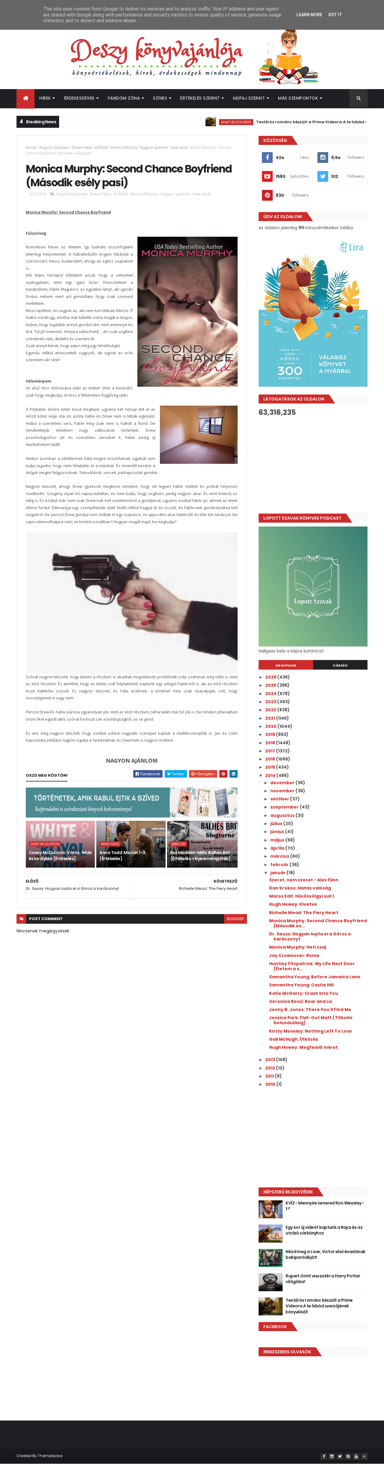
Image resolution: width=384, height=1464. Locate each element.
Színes (160, 98)
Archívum (285, 665)
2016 (270, 759)
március (280, 856)
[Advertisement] (313, 465)
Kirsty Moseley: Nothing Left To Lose (310, 1031)
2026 (271, 677)
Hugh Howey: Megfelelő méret (303, 1047)
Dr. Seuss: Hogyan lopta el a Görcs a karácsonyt (310, 936)
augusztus (283, 815)
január (278, 873)
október (280, 799)
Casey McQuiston (44, 844)
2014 (270, 775)
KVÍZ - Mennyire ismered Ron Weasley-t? (325, 1206)
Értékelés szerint (200, 98)
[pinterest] (348, 1456)
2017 (270, 751)
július (276, 823)
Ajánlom (178, 844)
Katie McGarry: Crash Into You (303, 993)
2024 (271, 694)
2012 (270, 1068)
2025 (271, 685)
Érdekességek (79, 98)
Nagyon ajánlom (154, 147)
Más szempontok (298, 98)
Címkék (340, 665)
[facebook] (323, 1456)
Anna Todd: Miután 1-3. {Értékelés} (122, 856)
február (280, 865)
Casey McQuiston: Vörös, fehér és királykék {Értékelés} (60, 856)
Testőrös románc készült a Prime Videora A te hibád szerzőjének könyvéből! (319, 1306)
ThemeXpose (50, 1455)
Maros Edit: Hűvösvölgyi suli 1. (302, 896)
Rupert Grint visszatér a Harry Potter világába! (323, 1279)
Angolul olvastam (54, 147)
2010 (270, 1084)
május (277, 840)
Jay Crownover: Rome (294, 955)
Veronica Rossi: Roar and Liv (300, 1001)
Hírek (45, 98)
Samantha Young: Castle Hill (301, 985)
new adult (179, 147)
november (283, 791)
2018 (270, 743)
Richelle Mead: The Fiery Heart (303, 913)
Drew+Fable (82, 147)
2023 (271, 702)
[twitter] (340, 1456)
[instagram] (331, 1456)
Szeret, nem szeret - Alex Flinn (303, 880)
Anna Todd (110, 844)
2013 (270, 1060)
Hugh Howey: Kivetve (293, 904)
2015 (270, 767)
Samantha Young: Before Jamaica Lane (314, 977)
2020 (271, 726)
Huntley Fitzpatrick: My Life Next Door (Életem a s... (312, 966)
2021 (270, 718)
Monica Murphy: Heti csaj (297, 947)
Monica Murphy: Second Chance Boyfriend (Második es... (318, 923)
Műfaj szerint (249, 98)
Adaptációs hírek (210, 122)
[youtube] (356, 1456)
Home (31, 147)
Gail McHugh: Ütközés (293, 1039)
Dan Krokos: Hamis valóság (300, 888)
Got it (335, 14)
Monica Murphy (124, 147)
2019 (270, 734)
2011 (270, 1076)
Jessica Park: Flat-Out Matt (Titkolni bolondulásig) (310, 1020)
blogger (235, 918)
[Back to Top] (364, 1456)
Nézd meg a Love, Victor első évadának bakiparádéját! (325, 1255)
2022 (271, 710)
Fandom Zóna (124, 98)
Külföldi (101, 147)
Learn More (309, 14)
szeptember (285, 807)
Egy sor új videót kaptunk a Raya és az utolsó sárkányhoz (324, 1230)
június (277, 832)
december (283, 783)
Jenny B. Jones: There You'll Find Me (310, 1009)
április (277, 848)
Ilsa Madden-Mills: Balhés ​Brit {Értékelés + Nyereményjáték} (200, 856)
